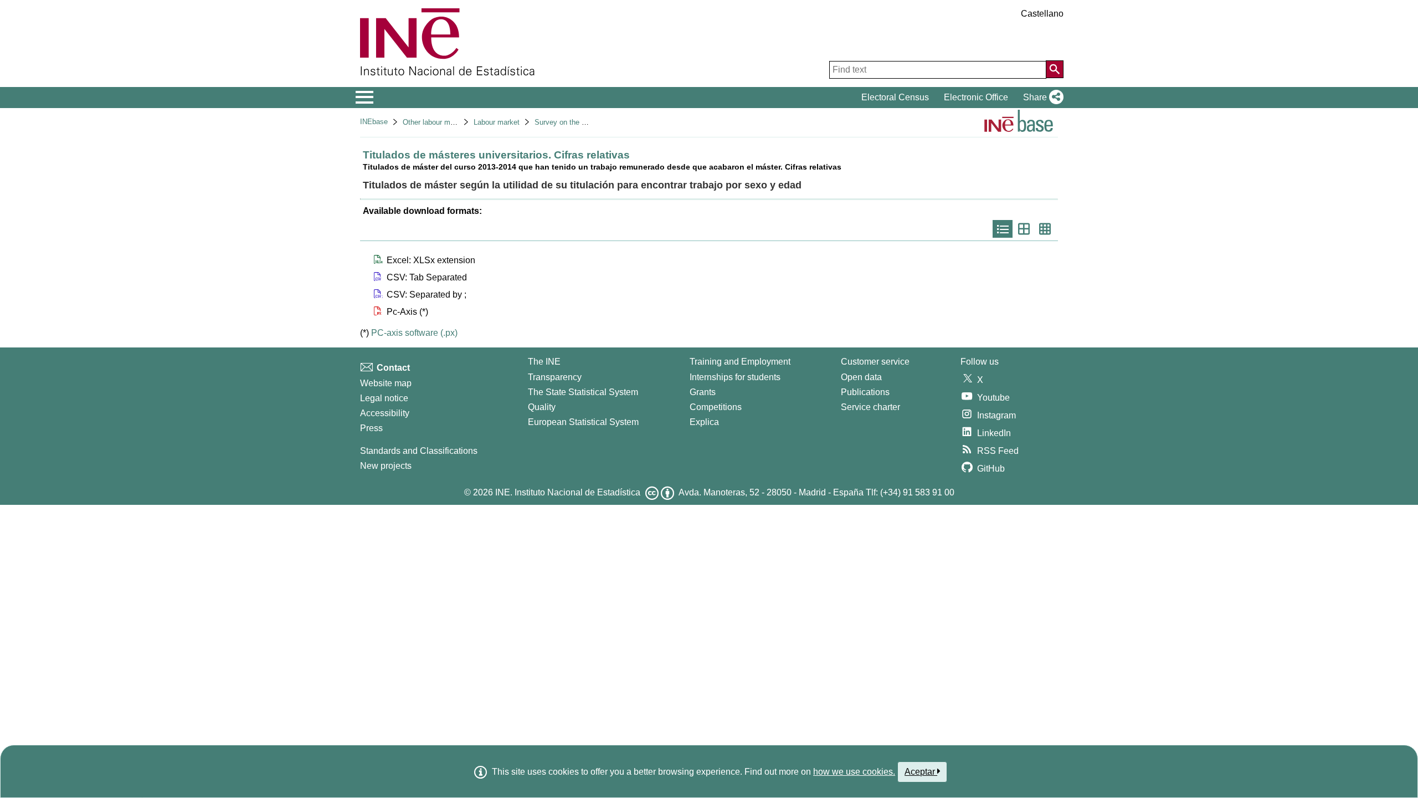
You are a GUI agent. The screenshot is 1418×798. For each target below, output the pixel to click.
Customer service (875, 361)
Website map (386, 383)
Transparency (555, 377)
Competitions (716, 407)
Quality (542, 407)
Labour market (497, 122)
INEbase (374, 121)
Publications (865, 392)
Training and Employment (740, 361)
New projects (386, 465)
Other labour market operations (452, 122)
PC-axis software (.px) (414, 332)
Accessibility (384, 413)
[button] (1041, 98)
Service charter (870, 407)
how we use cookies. (854, 771)
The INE (544, 361)
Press (371, 428)
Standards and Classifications (418, 451)
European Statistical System (583, 422)
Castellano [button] (1042, 13)
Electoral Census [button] (895, 97)
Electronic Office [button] (976, 97)
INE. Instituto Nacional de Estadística (567, 492)
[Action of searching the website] (1055, 69)
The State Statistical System (583, 392)
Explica (704, 422)
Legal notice (384, 398)
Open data (861, 377)
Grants (703, 392)
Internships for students (735, 377)
